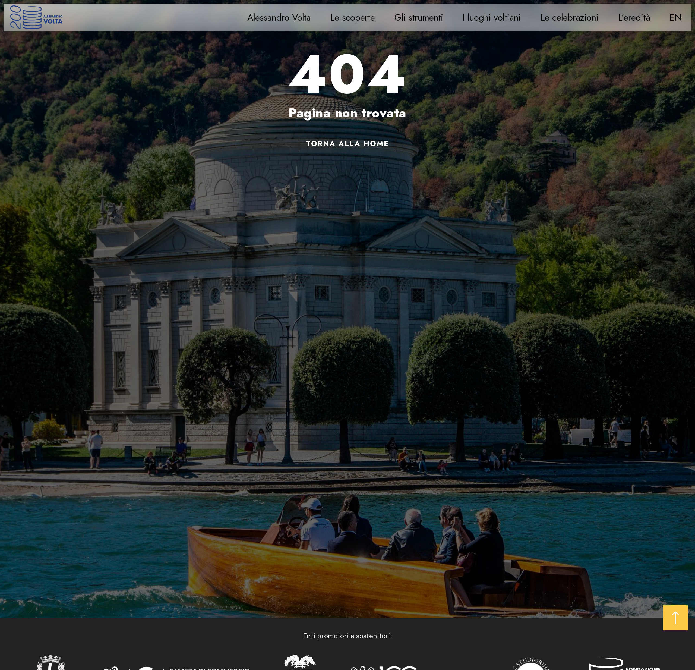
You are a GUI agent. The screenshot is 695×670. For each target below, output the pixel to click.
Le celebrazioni (570, 17)
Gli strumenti (418, 17)
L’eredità (634, 17)
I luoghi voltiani (492, 17)
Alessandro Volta (279, 17)
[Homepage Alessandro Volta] (36, 17)
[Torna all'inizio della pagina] (675, 617)
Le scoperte (352, 17)
